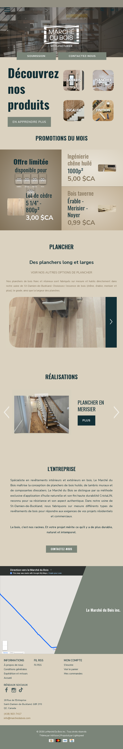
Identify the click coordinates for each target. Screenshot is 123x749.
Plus (86, 420)
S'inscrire (68, 665)
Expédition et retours (16, 673)
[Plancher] (103, 80)
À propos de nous (13, 665)
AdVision (54, 735)
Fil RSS (38, 660)
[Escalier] (74, 110)
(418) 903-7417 (12, 713)
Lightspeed (78, 735)
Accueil (8, 678)
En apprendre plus (29, 122)
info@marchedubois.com (17, 718)
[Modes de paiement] (51, 740)
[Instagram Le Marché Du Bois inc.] (13, 690)
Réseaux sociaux (16, 685)
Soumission (36, 56)
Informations (14, 660)
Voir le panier (71, 669)
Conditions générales (15, 669)
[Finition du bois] (103, 110)
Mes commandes (73, 673)
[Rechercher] (102, 10)
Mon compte (73, 660)
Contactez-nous (82, 56)
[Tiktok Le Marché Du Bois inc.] (21, 690)
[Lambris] (74, 80)
